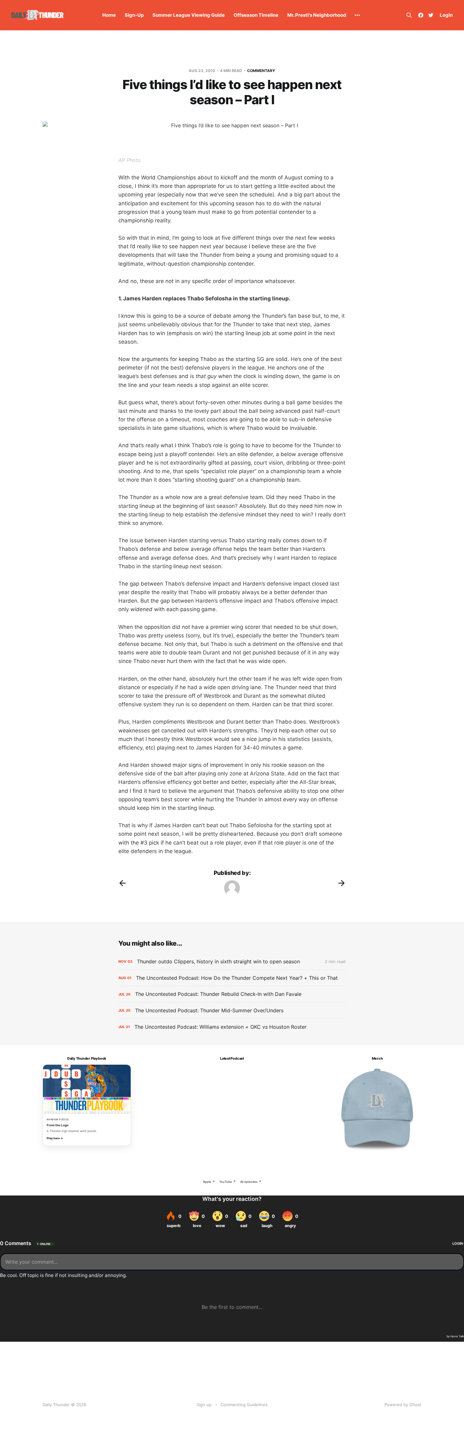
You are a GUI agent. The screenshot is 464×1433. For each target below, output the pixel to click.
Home (109, 15)
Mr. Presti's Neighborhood (316, 15)
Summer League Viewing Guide (188, 15)
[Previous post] (122, 883)
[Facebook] (420, 15)
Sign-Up (134, 15)
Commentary (261, 70)
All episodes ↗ (250, 1181)
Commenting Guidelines (244, 1404)
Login (446, 15)
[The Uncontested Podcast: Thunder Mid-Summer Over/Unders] (232, 1010)
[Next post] (341, 883)
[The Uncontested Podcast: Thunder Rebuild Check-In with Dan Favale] (232, 994)
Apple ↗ (209, 1181)
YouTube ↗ (227, 1181)
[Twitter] (430, 15)
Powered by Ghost (402, 1404)
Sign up (204, 1404)
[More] (357, 15)
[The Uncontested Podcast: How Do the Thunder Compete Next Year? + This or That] (232, 978)
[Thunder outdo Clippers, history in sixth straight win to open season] (232, 962)
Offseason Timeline (256, 15)
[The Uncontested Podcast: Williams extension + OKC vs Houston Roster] (232, 1027)
